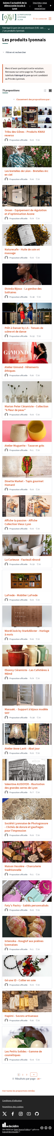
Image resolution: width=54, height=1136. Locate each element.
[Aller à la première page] (20, 18)
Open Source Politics (23, 1129)
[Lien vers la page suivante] (33, 1075)
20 (38, 1078)
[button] (45, 90)
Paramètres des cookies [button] (12, 1106)
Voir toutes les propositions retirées (18, 1090)
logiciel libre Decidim (11, 1132)
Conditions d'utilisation (12, 1100)
